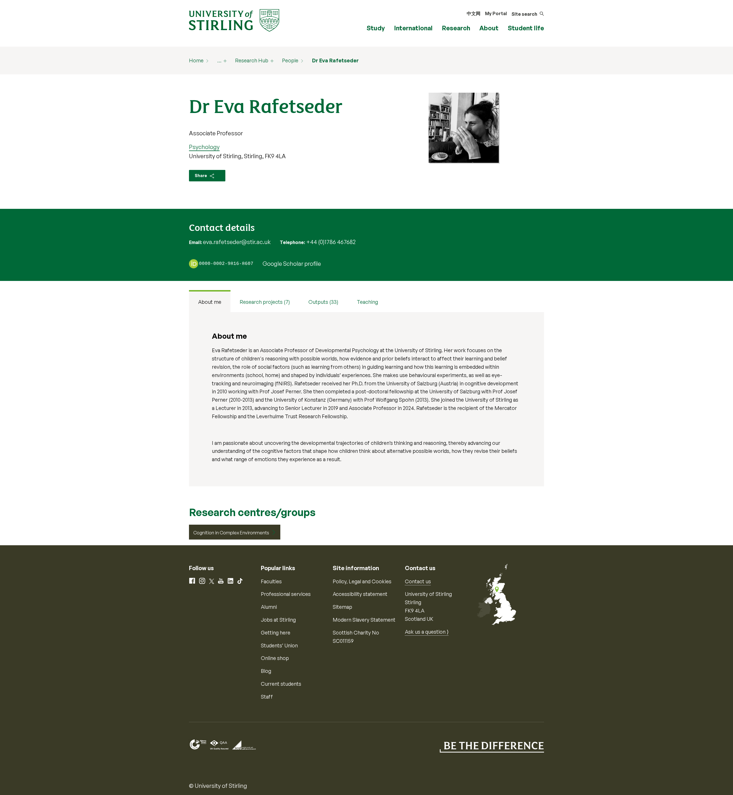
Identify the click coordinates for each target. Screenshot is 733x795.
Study (375, 28)
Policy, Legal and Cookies (362, 581)
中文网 (473, 13)
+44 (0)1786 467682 (331, 241)
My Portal (496, 13)
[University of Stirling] (234, 20)
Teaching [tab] (367, 302)
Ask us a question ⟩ (427, 632)
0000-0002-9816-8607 (226, 264)
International (413, 28)
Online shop (275, 658)
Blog (266, 671)
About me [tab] (209, 302)
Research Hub (251, 60)
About (488, 28)
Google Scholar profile (292, 263)
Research (456, 28)
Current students (281, 684)
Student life (526, 28)
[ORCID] (193, 263)
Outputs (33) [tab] (323, 302)
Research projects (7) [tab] (265, 302)
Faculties (271, 581)
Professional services (286, 594)
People (290, 60)
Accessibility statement (360, 594)
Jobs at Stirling (278, 619)
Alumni (269, 607)
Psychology (204, 146)
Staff (267, 696)
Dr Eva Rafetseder (335, 60)
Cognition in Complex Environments (231, 533)
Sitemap (342, 607)
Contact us (418, 581)
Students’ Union (279, 645)
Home (196, 60)
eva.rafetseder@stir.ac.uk (237, 241)
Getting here (275, 632)
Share (201, 175)
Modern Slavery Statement (364, 619)
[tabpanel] (366, 399)
